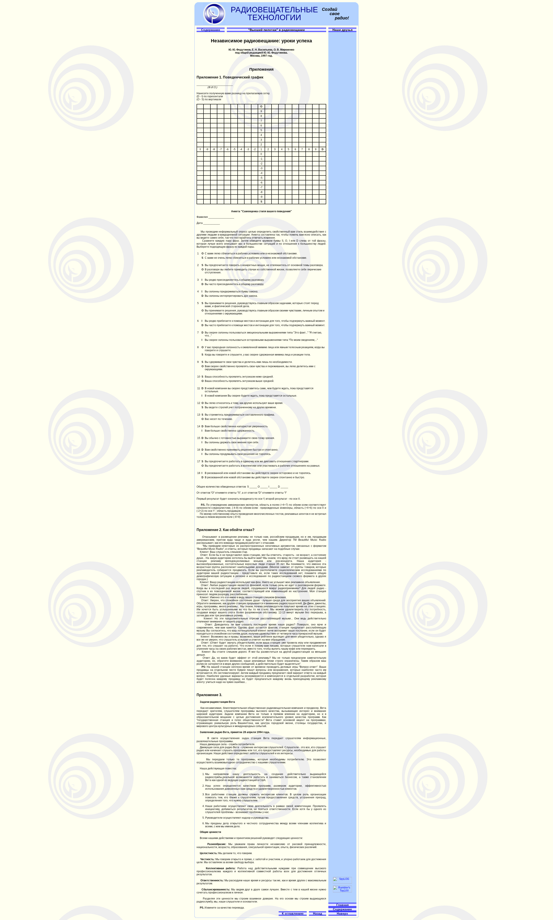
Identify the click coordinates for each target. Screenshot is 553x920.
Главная (342, 905)
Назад (317, 913)
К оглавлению (293, 913)
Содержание (210, 30)
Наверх (342, 913)
